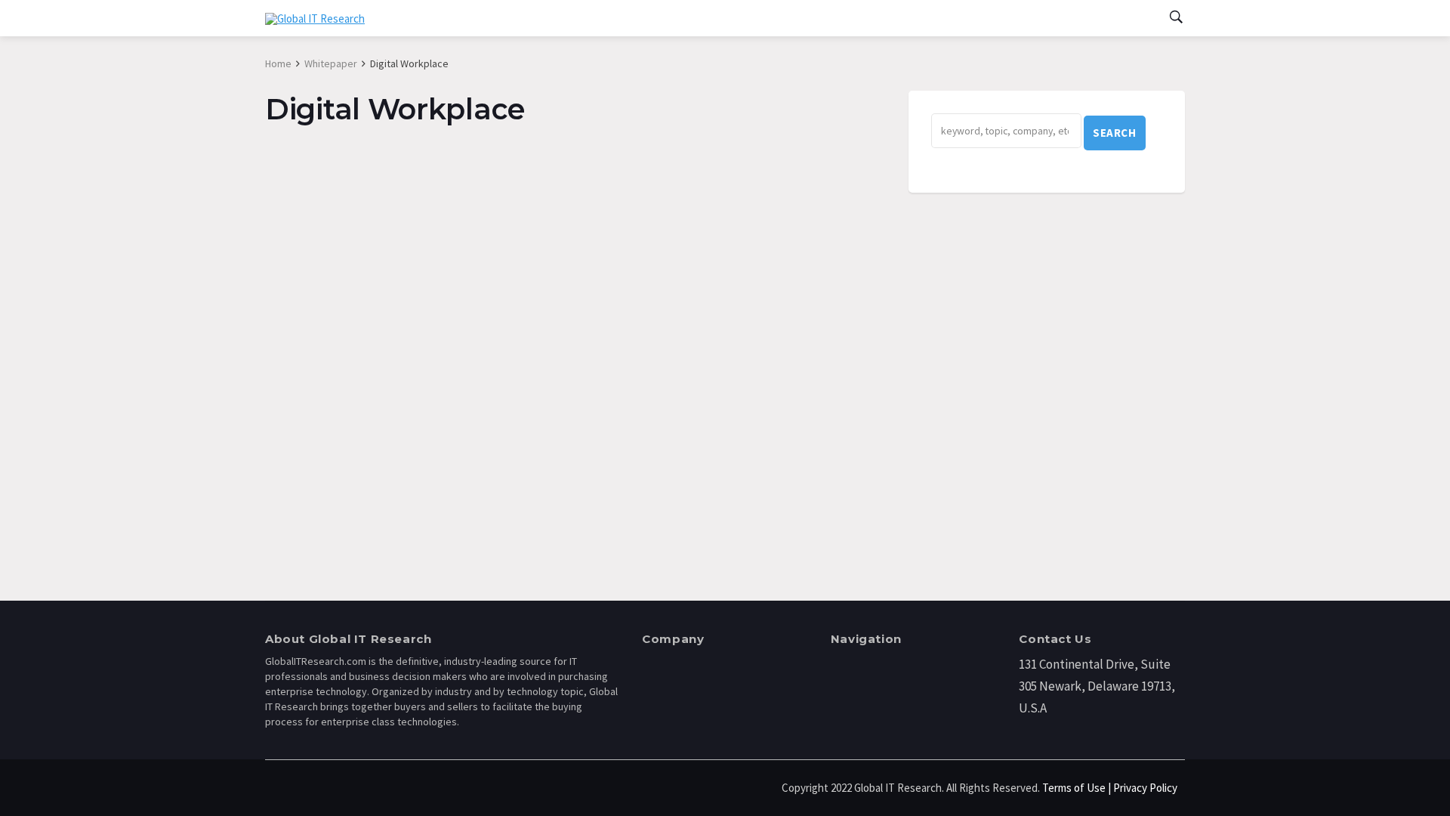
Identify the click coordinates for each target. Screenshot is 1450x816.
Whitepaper (330, 63)
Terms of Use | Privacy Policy (1109, 787)
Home (278, 63)
